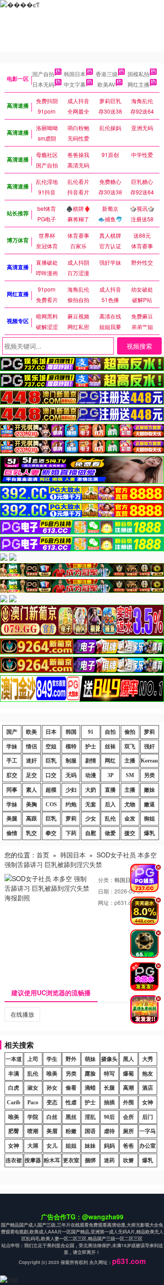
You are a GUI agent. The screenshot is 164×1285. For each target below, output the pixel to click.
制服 (71, 760)
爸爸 (128, 1146)
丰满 (13, 1074)
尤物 (129, 804)
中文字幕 (75, 84)
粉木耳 (52, 1160)
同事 (11, 790)
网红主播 (138, 84)
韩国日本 (75, 74)
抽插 (109, 1102)
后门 (147, 1117)
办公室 (147, 1146)
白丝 (51, 1117)
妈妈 (109, 1146)
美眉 (51, 1131)
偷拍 (129, 732)
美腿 (11, 818)
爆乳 (149, 833)
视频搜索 (139, 345)
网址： (106, 902)
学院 (32, 1117)
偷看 (71, 1088)
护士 (90, 746)
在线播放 (22, 1014)
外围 (128, 1102)
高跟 (31, 818)
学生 (51, 1059)
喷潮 (32, 1131)
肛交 (11, 775)
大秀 (147, 1059)
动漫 (90, 775)
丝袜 (110, 746)
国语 (90, 1131)
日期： (106, 891)
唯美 (51, 1074)
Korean (149, 760)
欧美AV (106, 84)
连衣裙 (13, 1160)
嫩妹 (149, 790)
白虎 (13, 1088)
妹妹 (90, 1146)
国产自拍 (43, 74)
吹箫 (128, 1160)
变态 (51, 1102)
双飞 (129, 746)
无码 (71, 775)
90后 (109, 1117)
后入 (110, 804)
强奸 (149, 746)
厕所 (128, 1131)
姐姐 (71, 1146)
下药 (71, 833)
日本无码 (43, 84)
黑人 (128, 1059)
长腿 (109, 1088)
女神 (147, 1102)
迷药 (109, 1160)
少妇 (71, 790)
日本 (51, 732)
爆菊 (128, 1074)
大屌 (32, 1146)
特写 (109, 1074)
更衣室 (71, 1160)
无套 (90, 804)
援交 (129, 833)
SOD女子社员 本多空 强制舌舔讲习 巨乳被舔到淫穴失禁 (81, 859)
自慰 (90, 833)
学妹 (11, 746)
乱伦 (110, 818)
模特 (71, 746)
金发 (129, 818)
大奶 (90, 790)
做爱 (110, 833)
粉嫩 (71, 1131)
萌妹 (90, 1059)
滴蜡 (90, 1088)
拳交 (51, 833)
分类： (106, 879)
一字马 (147, 1131)
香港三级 (107, 74)
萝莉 (149, 732)
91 (90, 732)
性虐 (71, 1102)
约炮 (71, 804)
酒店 (147, 1088)
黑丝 (71, 1117)
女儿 (51, 1146)
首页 (42, 854)
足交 (31, 775)
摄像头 (109, 1059)
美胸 (31, 804)
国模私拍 (138, 74)
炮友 (147, 1074)
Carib (13, 1102)
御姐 (149, 818)
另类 (149, 775)
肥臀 (13, 1131)
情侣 (31, 746)
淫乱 (90, 1117)
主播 (129, 760)
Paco (32, 1102)
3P (110, 775)
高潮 (128, 1088)
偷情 (11, 833)
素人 (31, 790)
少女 (90, 818)
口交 (51, 775)
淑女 (32, 1088)
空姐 (51, 746)
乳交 (31, 833)
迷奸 (31, 760)
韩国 (71, 732)
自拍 (110, 732)
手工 (11, 760)
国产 (11, 732)
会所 (128, 1117)
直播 (110, 790)
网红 (110, 760)
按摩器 (33, 1160)
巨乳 (51, 760)
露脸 (90, 1074)
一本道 (13, 1059)
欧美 (31, 732)
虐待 (109, 1131)
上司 (32, 1059)
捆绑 (90, 1160)
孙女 (51, 1088)
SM (130, 775)
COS (51, 804)
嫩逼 (149, 804)
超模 (51, 790)
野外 (71, 1059)
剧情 (90, 760)
